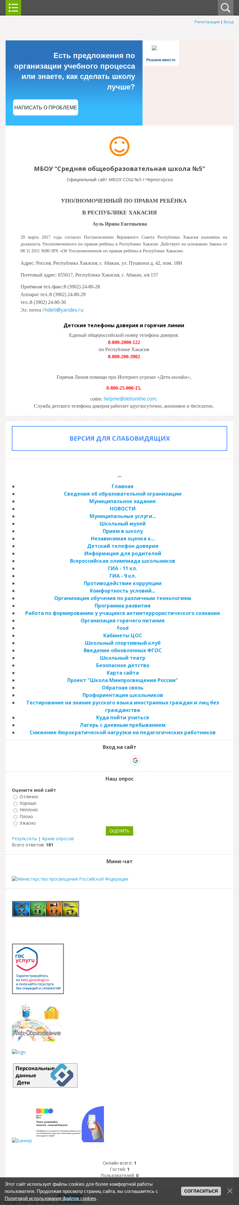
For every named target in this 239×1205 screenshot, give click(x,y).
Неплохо (29, 810)
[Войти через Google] (135, 760)
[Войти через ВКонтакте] (103, 760)
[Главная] (119, 155)
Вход (228, 22)
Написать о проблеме (45, 107)
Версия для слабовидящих (119, 438)
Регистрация (207, 22)
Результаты (24, 838)
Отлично (29, 797)
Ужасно (28, 823)
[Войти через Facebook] (114, 760)
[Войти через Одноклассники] (146, 760)
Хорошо (28, 803)
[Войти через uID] (92, 760)
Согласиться (201, 1191)
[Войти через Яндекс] (124, 760)
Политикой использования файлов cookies (50, 1198)
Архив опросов (58, 838)
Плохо (26, 816)
